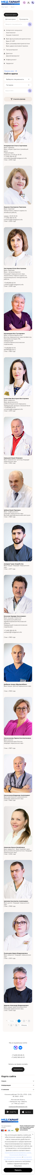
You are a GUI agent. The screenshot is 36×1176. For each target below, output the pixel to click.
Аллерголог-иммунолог (14, 30)
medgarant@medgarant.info (18, 1107)
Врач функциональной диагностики (18, 39)
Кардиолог (10, 63)
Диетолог (9, 53)
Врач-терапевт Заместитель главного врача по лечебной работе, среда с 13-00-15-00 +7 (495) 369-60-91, (15, 212)
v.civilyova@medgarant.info (13, 409)
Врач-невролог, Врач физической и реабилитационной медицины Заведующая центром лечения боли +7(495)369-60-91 (17, 403)
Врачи (12, 7)
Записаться (18, 1069)
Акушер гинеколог (12, 35)
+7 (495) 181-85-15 (18, 1055)
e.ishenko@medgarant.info (13, 219)
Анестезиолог (11, 33)
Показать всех (9, 71)
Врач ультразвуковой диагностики (18, 43)
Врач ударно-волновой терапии (17, 46)
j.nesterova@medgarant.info (13, 284)
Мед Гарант (4, 7)
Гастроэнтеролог (12, 50)
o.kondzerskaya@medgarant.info (15, 158)
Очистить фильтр (19, 99)
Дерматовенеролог (12, 56)
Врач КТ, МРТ (10, 41)
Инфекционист (11, 59)
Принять (18, 1170)
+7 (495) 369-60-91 (18, 1057)
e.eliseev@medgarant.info (13, 632)
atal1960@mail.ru (10, 349)
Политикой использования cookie (18, 1153)
